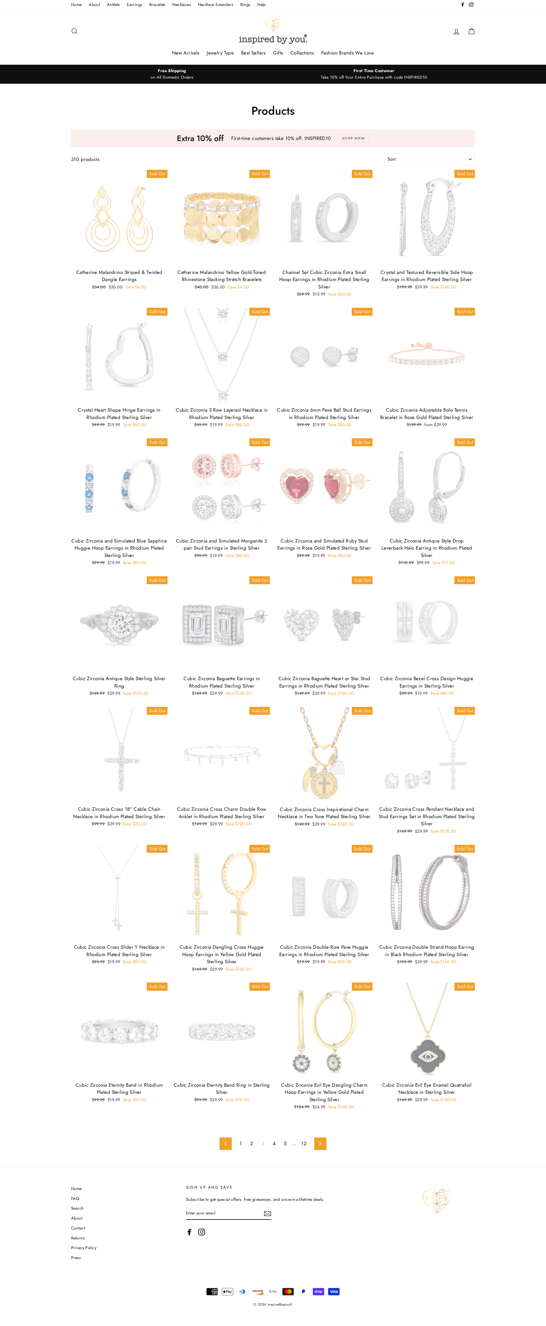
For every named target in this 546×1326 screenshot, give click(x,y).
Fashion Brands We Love (347, 52)
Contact (78, 1228)
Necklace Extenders (215, 4)
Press (76, 1257)
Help (261, 4)
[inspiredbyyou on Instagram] (201, 1231)
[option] (172, 74)
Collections (302, 52)
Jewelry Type (220, 52)
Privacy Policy (83, 1247)
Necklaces (181, 4)
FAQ (75, 1198)
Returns (78, 1238)
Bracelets (157, 4)
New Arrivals (186, 52)
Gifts (278, 52)
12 (304, 1143)
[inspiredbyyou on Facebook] (189, 1231)
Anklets (113, 4)
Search (77, 1208)
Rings (245, 4)
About (94, 4)
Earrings (134, 4)
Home (76, 4)
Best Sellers (253, 52)
